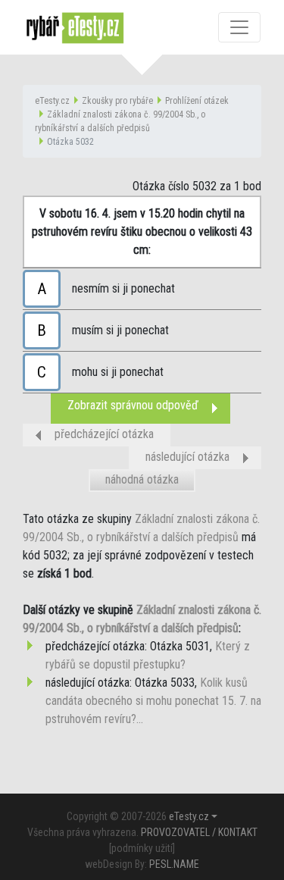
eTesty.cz (52, 101)
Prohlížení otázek (197, 101)
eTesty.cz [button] (189, 816)
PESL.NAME (174, 864)
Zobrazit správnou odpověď (132, 405)
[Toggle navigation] (239, 27)
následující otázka (187, 456)
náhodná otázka (142, 479)
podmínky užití (142, 848)
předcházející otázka (104, 434)
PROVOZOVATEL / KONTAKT (199, 832)
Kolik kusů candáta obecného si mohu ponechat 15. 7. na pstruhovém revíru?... (153, 700)
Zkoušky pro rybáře (117, 101)
